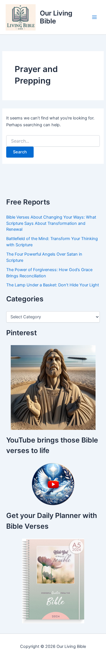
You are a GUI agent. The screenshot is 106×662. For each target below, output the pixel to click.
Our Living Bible (56, 17)
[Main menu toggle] (94, 17)
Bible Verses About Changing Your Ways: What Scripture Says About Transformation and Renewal (51, 223)
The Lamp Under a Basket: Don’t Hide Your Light (52, 285)
